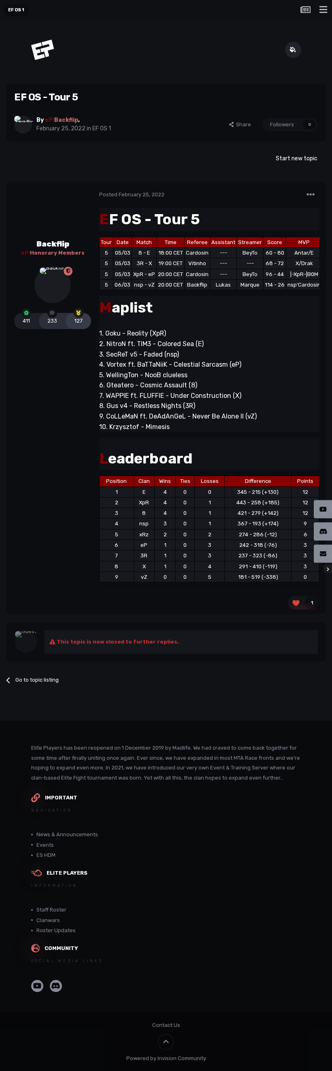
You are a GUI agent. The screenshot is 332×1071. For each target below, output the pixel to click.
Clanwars (48, 920)
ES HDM (45, 855)
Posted (131, 194)
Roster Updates (56, 930)
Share (242, 124)
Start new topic (296, 158)
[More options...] (310, 195)
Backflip (52, 244)
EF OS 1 (101, 128)
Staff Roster (51, 910)
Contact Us (166, 1025)
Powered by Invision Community (166, 1058)
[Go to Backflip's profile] (23, 125)
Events (45, 845)
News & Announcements (67, 834)
